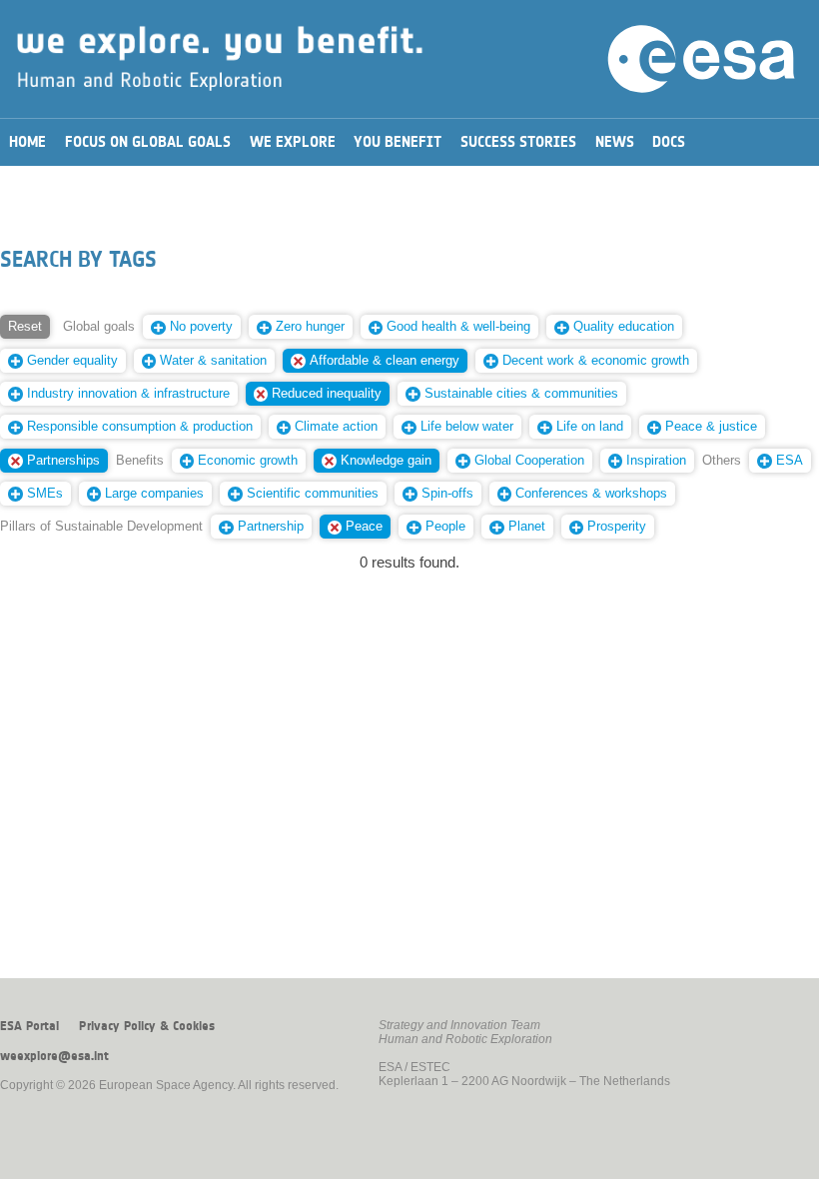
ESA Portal (29, 1026)
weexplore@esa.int (54, 1056)
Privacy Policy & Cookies (147, 1026)
